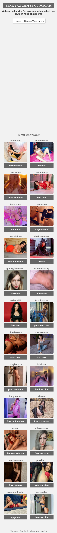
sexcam (15, 293)
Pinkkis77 (41, 460)
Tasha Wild (15, 300)
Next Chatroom (29, 135)
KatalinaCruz (41, 300)
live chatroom (41, 421)
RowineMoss (41, 332)
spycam (15, 517)
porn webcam (15, 389)
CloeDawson (15, 332)
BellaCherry (42, 172)
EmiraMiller (42, 492)
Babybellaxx (15, 364)
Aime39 (41, 396)
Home (18, 21)
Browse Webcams (33, 21)
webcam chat (42, 485)
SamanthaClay (41, 268)
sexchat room (15, 261)
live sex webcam (15, 453)
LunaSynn (15, 140)
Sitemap (14, 531)
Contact (24, 531)
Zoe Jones (15, 172)
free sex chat (42, 517)
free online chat (15, 421)
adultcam (42, 293)
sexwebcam (15, 165)
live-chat (41, 165)
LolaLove (41, 364)
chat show (15, 229)
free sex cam (41, 453)
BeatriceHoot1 (15, 460)
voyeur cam (41, 229)
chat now (15, 357)
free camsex (15, 485)
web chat (42, 197)
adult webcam (15, 197)
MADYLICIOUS (15, 236)
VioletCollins (41, 140)
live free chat (42, 389)
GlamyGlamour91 (15, 268)
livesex (41, 261)
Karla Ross (15, 204)
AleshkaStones (42, 236)
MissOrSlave (41, 428)
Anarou (15, 428)
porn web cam (41, 325)
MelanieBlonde (15, 492)
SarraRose (42, 204)
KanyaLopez (15, 396)
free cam (15, 325)
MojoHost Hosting (39, 531)
